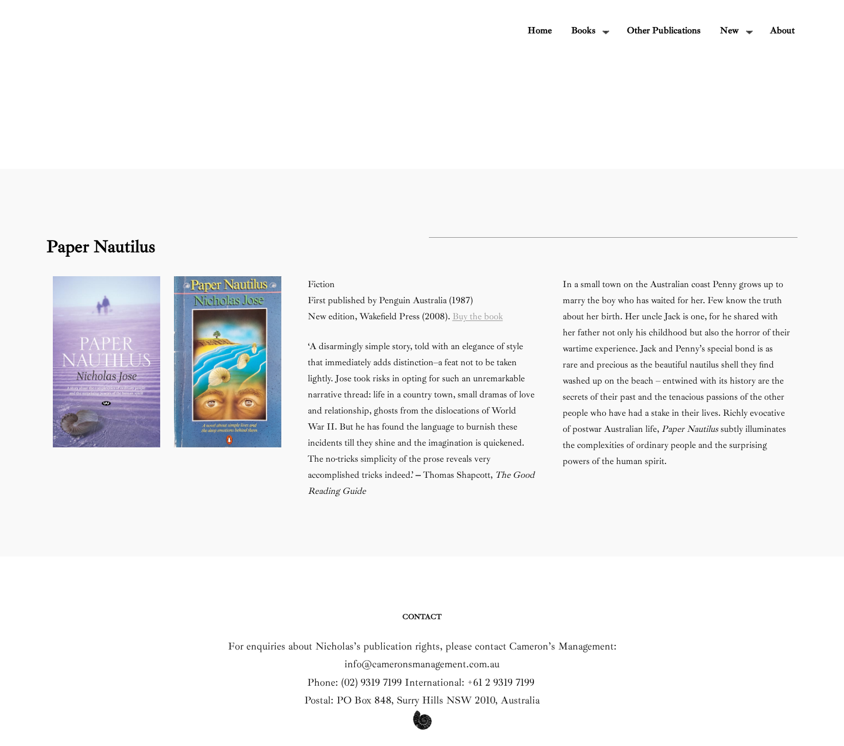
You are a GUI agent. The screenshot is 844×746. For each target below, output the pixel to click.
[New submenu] (749, 31)
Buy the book (477, 316)
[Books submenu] (606, 31)
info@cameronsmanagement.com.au (422, 664)
